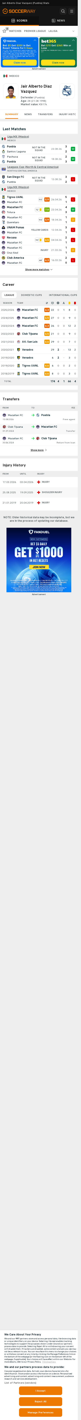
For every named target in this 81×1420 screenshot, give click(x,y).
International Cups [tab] (63, 295)
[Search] (63, 11)
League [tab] (9, 295)
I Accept (40, 1390)
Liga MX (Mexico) (18, 136)
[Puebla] (67, 95)
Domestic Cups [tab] (31, 295)
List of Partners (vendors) (20, 1382)
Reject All (40, 1401)
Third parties (49, 1362)
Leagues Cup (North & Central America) (33, 167)
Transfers (45, 114)
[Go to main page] (22, 11)
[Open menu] (71, 11)
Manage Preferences (40, 1412)
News (28, 114)
